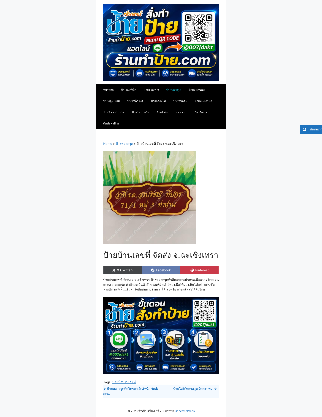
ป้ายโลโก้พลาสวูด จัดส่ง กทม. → (195, 389)
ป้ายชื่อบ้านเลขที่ (124, 382)
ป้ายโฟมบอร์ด (140, 112)
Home (107, 144)
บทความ (181, 112)
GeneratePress (185, 411)
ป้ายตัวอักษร (151, 90)
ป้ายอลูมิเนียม (111, 101)
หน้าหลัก (108, 90)
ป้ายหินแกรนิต (203, 101)
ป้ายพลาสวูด (173, 90)
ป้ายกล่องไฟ (158, 101)
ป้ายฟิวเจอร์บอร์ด (113, 112)
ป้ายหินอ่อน (180, 101)
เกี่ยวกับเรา (200, 112)
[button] (311, 129)
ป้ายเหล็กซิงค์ (135, 101)
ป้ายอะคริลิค (128, 90)
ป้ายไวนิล (162, 112)
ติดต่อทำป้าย (111, 123)
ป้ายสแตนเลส (197, 90)
